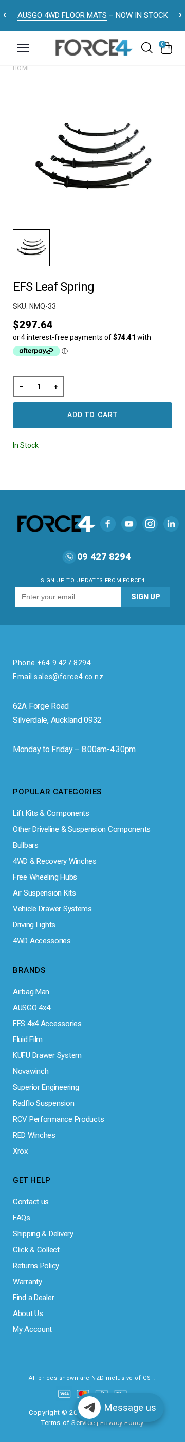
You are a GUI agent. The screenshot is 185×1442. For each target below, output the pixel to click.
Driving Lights (34, 924)
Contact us (31, 1202)
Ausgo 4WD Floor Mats (62, 15)
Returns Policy (36, 1265)
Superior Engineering (46, 1087)
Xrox (20, 1151)
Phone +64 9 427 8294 (52, 663)
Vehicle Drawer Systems (52, 909)
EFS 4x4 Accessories (47, 1023)
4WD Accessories (42, 940)
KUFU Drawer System (47, 1055)
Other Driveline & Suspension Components (82, 829)
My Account (32, 1329)
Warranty (27, 1281)
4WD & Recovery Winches (55, 861)
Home (22, 68)
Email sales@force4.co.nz (58, 676)
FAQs (21, 1217)
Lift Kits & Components (51, 813)
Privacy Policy (121, 1423)
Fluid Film (28, 1039)
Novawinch (30, 1071)
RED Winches (34, 1135)
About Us (28, 1313)
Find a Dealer (33, 1297)
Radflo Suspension (43, 1103)
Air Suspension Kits (44, 893)
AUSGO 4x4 (31, 1007)
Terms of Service (68, 1423)
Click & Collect (36, 1249)
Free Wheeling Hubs (45, 877)
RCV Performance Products (58, 1119)
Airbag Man (31, 991)
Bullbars (26, 845)
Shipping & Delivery (43, 1233)
